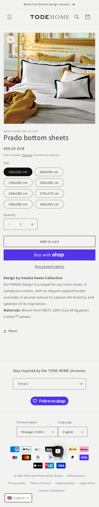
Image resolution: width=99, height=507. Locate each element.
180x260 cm (18, 172)
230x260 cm (18, 182)
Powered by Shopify (50, 475)
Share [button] (12, 331)
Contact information (52, 490)
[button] (9, 17)
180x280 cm (49, 172)
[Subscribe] (80, 383)
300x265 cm (49, 204)
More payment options (49, 266)
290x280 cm (18, 204)
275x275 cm (49, 193)
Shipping (27, 155)
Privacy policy (17, 483)
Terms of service (41, 483)
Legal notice (87, 483)
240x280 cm (49, 182)
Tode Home (31, 475)
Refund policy (76, 475)
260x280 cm (18, 193)
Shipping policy (65, 483)
